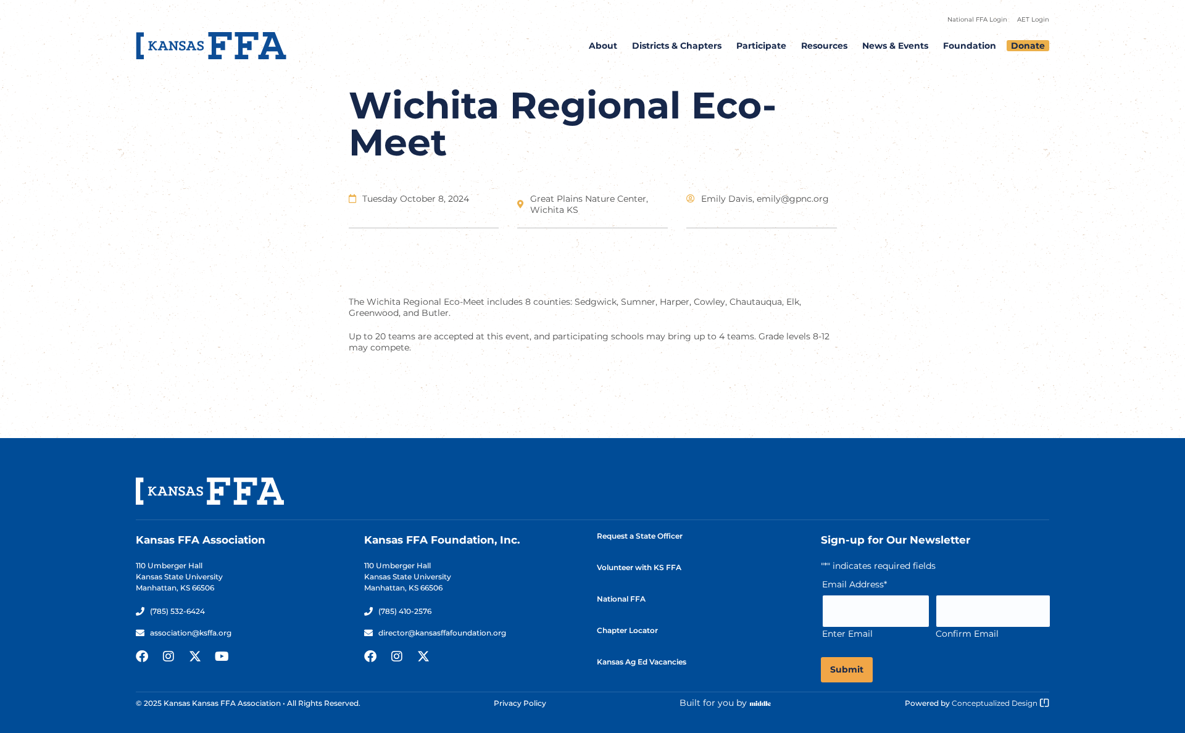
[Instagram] (168, 656)
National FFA (621, 598)
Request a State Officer (640, 535)
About (603, 45)
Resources (824, 45)
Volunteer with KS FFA (639, 567)
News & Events (895, 45)
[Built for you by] (760, 703)
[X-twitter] (195, 656)
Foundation (969, 45)
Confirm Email (967, 633)
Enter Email (847, 633)
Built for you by (713, 702)
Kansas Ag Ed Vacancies (641, 661)
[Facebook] (142, 656)
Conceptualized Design (995, 703)
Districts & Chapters (676, 45)
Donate (1028, 45)
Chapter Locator (627, 630)
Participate (761, 45)
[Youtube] (221, 656)
